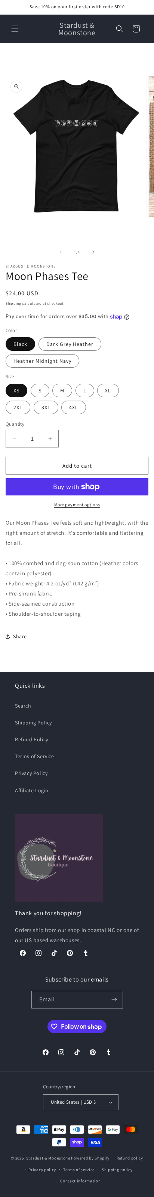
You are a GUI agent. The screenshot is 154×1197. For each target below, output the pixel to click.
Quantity (15, 424)
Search (23, 705)
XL (108, 390)
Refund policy (130, 1158)
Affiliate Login (32, 790)
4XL (73, 407)
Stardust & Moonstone (48, 1158)
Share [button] (20, 636)
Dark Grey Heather (69, 344)
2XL (17, 407)
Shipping (13, 303)
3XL (45, 407)
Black (20, 344)
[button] (15, 29)
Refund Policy (31, 739)
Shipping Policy (33, 722)
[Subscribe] (114, 999)
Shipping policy (117, 1169)
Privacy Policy (31, 773)
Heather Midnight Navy (42, 361)
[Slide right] (93, 252)
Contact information (80, 1181)
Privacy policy (42, 1169)
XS (16, 390)
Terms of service (79, 1169)
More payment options (77, 504)
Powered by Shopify (90, 1158)
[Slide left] (60, 252)
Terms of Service (34, 756)
